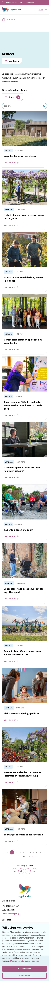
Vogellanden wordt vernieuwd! (20, 156)
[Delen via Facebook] (28, 871)
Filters (13, 97)
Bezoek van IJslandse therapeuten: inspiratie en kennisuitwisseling (23, 774)
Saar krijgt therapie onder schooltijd (23, 834)
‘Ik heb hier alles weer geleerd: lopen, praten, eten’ (24, 216)
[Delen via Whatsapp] (34, 871)
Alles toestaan (24, 969)
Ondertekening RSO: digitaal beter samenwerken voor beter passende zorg (23, 405)
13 (24, 856)
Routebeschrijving (10, 913)
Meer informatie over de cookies (24, 961)
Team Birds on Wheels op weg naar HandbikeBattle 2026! (22, 653)
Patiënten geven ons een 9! (19, 529)
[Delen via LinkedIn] (14, 871)
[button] (12, 61)
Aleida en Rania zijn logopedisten (22, 713)
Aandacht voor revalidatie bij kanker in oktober (23, 279)
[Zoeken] (44, 106)
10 (44, 852)
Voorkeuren (24, 976)
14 (28, 856)
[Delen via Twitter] (21, 871)
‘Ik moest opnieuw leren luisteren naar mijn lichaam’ (22, 469)
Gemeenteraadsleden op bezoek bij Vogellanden (23, 341)
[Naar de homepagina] (4, 19)
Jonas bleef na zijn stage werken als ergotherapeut (23, 590)
